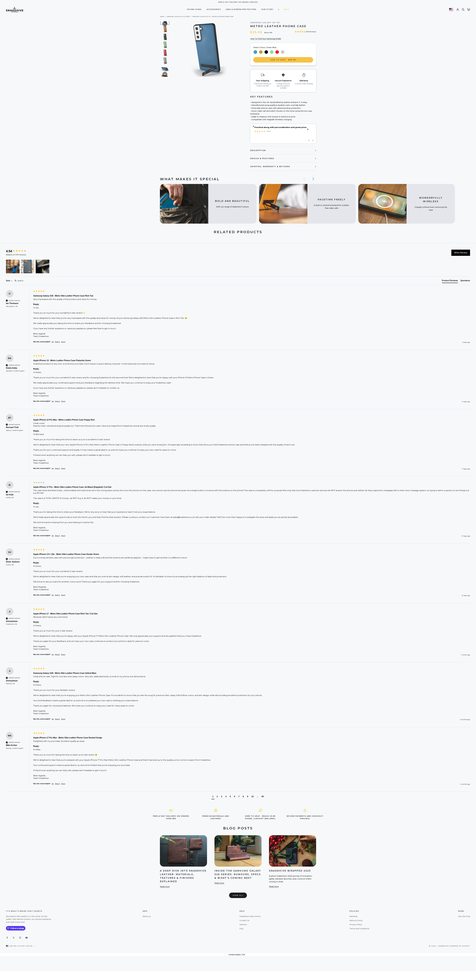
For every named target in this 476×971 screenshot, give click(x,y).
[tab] (450, 281)
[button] (164, 23)
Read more (165, 887)
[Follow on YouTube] (26, 937)
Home (162, 16)
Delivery (243, 924)
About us (147, 916)
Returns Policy (356, 920)
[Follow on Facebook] (7, 937)
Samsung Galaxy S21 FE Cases (178, 16)
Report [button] (57, 342)
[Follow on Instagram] (20, 937)
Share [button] (63, 342)
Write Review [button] (460, 252)
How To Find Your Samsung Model (265, 39)
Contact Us (244, 920)
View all (238, 895)
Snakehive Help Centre (249, 916)
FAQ (241, 929)
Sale (286, 9)
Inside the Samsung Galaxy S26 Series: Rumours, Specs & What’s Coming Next (237, 874)
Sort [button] (8, 281)
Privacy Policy (355, 924)
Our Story (267, 9)
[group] (19, 251)
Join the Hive (464, 916)
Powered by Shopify (459, 946)
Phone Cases (194, 9)
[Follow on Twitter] (13, 937)
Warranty (353, 916)
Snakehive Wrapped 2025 (290, 870)
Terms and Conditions (359, 929)
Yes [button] (53, 342)
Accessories (214, 9)
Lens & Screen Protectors (241, 9)
